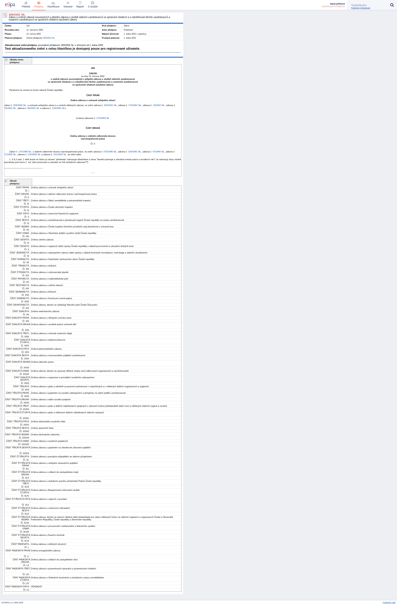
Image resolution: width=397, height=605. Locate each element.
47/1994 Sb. (159, 151)
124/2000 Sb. (34, 154)
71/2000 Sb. (10, 154)
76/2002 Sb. (10, 108)
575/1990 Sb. (110, 151)
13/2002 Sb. (159, 105)
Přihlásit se (340, 6)
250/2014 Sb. (49, 38)
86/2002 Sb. (34, 108)
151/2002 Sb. (60, 154)
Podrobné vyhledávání (360, 8)
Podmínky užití (389, 602)
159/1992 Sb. (134, 151)
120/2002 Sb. (58, 108)
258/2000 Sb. (19, 105)
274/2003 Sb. (103, 118)
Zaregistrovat (327, 6)
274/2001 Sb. (135, 105)
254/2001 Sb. (110, 105)
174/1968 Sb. (25, 151)
